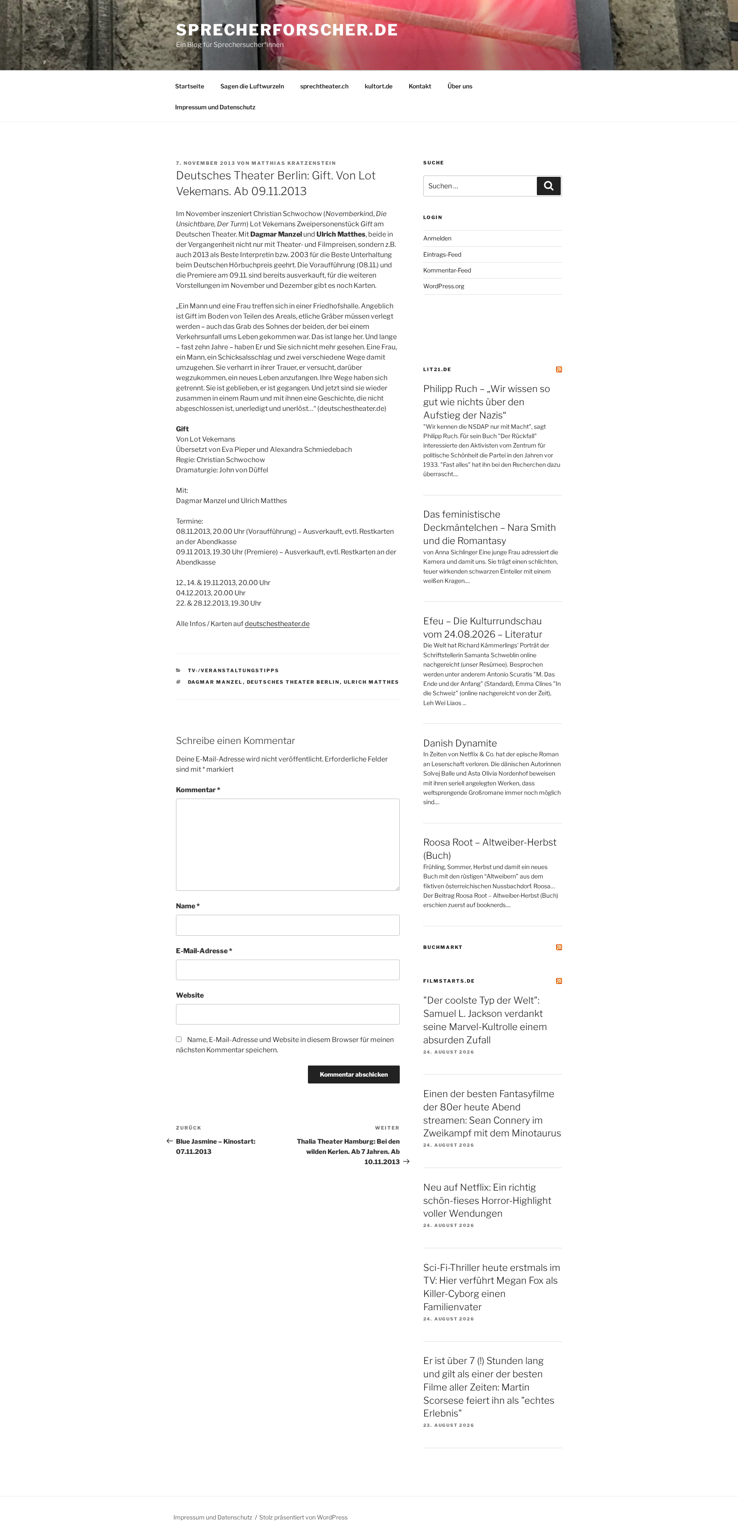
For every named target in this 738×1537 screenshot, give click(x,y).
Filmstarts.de (449, 981)
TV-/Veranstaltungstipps (234, 670)
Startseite (189, 86)
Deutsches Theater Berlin (293, 682)
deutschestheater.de (277, 624)
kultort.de (378, 86)
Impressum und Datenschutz (215, 107)
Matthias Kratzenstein (294, 163)
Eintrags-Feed (442, 254)
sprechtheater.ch (324, 86)
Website (190, 995)
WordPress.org (443, 286)
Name (188, 906)
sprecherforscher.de (287, 29)
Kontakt (420, 86)
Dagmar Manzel (215, 682)
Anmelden (437, 238)
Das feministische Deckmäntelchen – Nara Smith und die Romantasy (489, 527)
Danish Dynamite (460, 743)
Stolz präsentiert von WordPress (303, 1517)
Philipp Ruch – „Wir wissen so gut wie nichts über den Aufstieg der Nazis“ (486, 402)
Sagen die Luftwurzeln (252, 86)
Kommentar (198, 790)
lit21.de (437, 369)
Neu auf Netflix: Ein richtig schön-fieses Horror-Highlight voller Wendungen (487, 1200)
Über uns (460, 86)
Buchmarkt (443, 947)
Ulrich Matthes (372, 682)
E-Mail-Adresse (204, 951)
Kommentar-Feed (447, 270)
